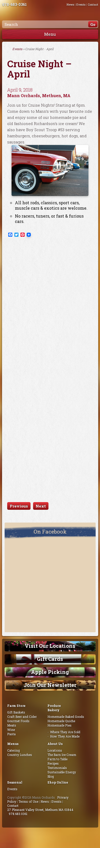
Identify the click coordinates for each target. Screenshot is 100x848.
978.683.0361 (18, 814)
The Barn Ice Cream (61, 755)
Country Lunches (19, 755)
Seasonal (14, 782)
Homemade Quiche (61, 721)
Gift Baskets (16, 712)
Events (80, 4)
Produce (54, 706)
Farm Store (16, 706)
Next (41, 505)
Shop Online (57, 782)
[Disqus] (50, 305)
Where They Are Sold (65, 732)
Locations (54, 750)
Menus (12, 744)
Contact (93, 4)
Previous (19, 505)
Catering (13, 750)
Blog (50, 776)
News (70, 4)
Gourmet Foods (18, 721)
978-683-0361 (14, 4)
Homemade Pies (59, 725)
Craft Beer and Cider (22, 717)
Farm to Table (57, 759)
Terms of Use (28, 801)
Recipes (53, 763)
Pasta (11, 734)
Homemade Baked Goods (65, 717)
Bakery (53, 710)
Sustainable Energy (61, 772)
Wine (11, 730)
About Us (55, 744)
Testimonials (57, 768)
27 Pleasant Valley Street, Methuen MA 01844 (40, 810)
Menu (50, 34)
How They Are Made (64, 736)
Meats (11, 725)
